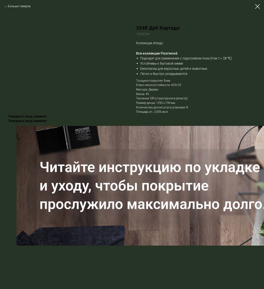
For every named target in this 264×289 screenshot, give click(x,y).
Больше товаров (19, 6)
